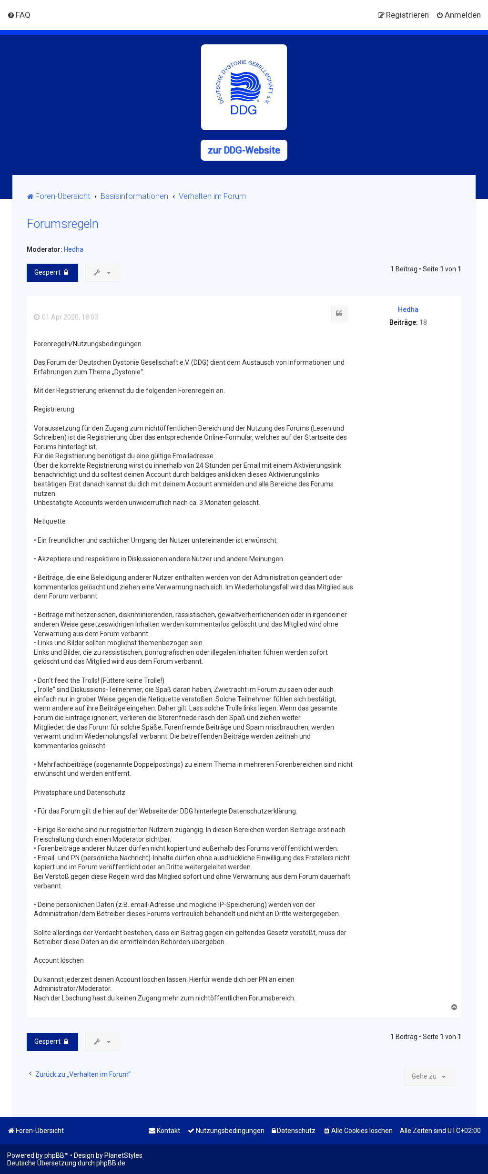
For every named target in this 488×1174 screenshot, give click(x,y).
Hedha (73, 249)
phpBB (54, 1155)
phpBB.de (110, 1163)
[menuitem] (18, 14)
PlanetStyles (123, 1155)
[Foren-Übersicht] (244, 87)
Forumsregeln (63, 224)
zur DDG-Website (244, 150)
